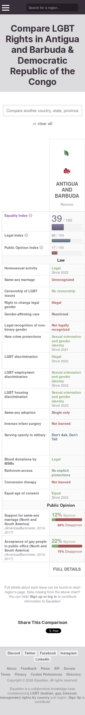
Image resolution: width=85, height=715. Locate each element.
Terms (5, 674)
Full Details (67, 569)
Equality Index (16, 215)
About (12, 668)
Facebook (48, 653)
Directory (73, 674)
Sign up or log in (43, 596)
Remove (67, 204)
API (57, 668)
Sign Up (74, 697)
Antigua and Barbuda (67, 189)
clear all (45, 123)
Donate (69, 668)
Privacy (20, 674)
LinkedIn (42, 659)
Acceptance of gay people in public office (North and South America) (25, 545)
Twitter (30, 653)
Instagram (68, 653)
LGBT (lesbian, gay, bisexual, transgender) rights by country (38, 695)
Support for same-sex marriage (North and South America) (21, 519)
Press (45, 668)
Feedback (29, 668)
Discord (14, 653)
